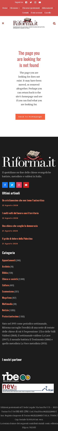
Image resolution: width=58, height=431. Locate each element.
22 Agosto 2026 (10, 205)
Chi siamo (14, 8)
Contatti (25, 13)
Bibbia (5, 272)
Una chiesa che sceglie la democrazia (20, 226)
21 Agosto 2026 (10, 231)
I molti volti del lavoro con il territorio (20, 213)
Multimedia (7, 304)
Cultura (5, 285)
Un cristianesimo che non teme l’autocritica (23, 200)
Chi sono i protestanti (31, 8)
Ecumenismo (8, 291)
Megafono (7, 297)
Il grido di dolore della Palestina (17, 238)
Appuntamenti (8, 260)
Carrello (47, 13)
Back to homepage (30, 116)
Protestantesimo (10, 316)
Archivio (6, 266)
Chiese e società (10, 279)
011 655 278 (22, 411)
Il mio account (36, 13)
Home (4, 8)
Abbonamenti (47, 8)
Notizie (5, 310)
